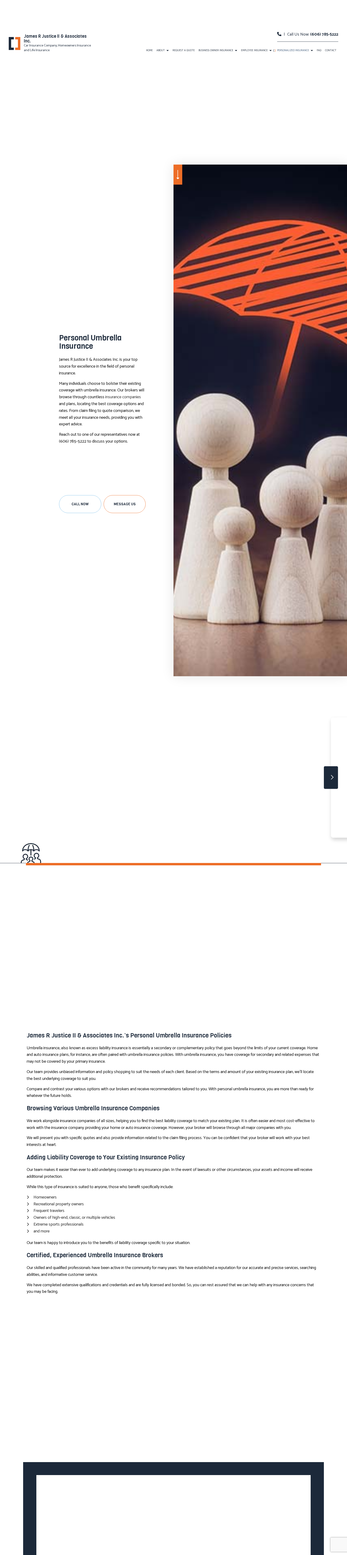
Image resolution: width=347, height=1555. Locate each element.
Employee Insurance (254, 50)
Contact (330, 50)
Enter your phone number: (263, 755)
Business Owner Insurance (216, 50)
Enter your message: (259, 788)
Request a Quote (184, 50)
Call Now (80, 504)
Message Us (125, 504)
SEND (314, 820)
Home (149, 50)
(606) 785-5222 (324, 34)
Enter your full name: (259, 739)
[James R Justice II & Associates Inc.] (14, 43)
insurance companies (123, 397)
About (161, 50)
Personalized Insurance (293, 50)
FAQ (319, 50)
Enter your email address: (262, 772)
